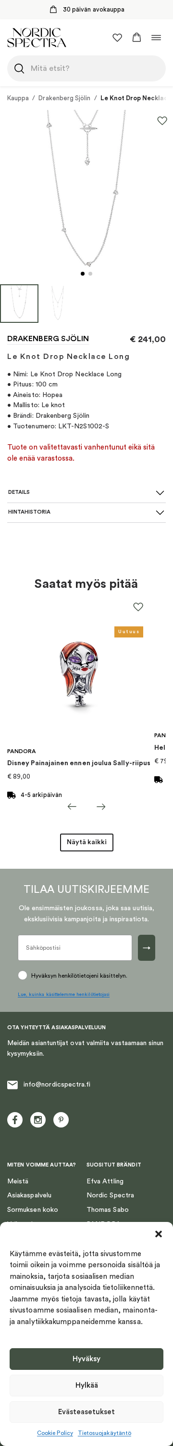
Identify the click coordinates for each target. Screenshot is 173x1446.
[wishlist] (117, 38)
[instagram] (38, 1120)
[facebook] (15, 1120)
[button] (158, 1234)
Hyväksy (86, 1359)
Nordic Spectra (110, 1195)
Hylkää (86, 1385)
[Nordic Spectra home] (36, 37)
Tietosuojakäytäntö (104, 1433)
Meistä (17, 1181)
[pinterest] (61, 1120)
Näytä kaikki (87, 842)
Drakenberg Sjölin (64, 98)
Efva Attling (105, 1181)
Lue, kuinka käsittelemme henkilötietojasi (64, 994)
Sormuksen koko (32, 1210)
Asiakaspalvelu (29, 1195)
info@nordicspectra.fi (57, 1084)
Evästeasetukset (86, 1412)
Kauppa (18, 98)
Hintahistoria (29, 512)
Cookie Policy (55, 1433)
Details (19, 492)
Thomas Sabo (107, 1210)
